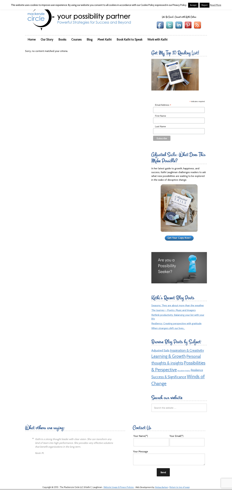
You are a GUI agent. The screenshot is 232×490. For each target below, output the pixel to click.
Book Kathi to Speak (129, 39)
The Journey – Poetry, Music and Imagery (173, 310)
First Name (160, 116)
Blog (89, 39)
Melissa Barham (161, 487)
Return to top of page (180, 487)
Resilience (197, 370)
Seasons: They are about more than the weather (177, 305)
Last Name (160, 126)
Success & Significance (168, 377)
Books (62, 39)
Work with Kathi (157, 39)
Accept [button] (193, 5)
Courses (76, 39)
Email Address (163, 104)
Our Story (47, 39)
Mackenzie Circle (36, 17)
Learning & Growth (168, 356)
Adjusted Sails (160, 350)
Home (32, 39)
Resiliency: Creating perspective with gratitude (176, 323)
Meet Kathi (105, 39)
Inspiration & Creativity (187, 350)
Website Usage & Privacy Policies (119, 487)
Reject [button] (205, 5)
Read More (215, 5)
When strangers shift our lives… (168, 328)
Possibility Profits (183, 371)
